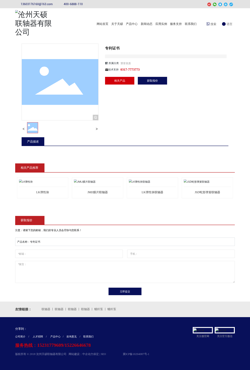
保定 (96, 354)
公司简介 (20, 336)
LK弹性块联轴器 (152, 192)
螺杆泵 (98, 309)
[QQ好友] (220, 4)
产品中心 (55, 336)
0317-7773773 (130, 69)
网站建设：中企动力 (81, 354)
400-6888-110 (73, 4)
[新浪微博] (209, 4)
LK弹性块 (42, 192)
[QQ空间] (225, 4)
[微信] (215, 4)
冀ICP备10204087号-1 (136, 354)
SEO (103, 354)
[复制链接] (231, 4)
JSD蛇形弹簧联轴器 (207, 192)
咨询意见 (71, 336)
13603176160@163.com (37, 4)
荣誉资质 (126, 63)
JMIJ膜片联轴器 (97, 192)
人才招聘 (38, 336)
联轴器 (46, 309)
